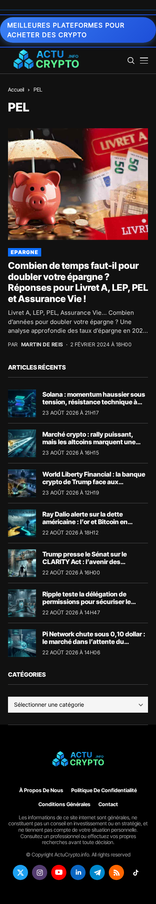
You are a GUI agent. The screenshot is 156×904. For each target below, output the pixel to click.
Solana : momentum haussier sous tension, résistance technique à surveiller (93, 401)
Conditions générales (64, 804)
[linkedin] (78, 872)
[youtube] (58, 872)
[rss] (116, 872)
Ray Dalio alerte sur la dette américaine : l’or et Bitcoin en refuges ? (85, 521)
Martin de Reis (42, 345)
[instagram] (39, 872)
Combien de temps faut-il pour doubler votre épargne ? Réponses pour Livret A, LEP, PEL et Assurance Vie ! (78, 282)
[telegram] (97, 872)
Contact (108, 804)
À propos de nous (41, 790)
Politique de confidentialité (104, 790)
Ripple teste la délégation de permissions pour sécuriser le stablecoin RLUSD (86, 601)
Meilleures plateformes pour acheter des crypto (65, 30)
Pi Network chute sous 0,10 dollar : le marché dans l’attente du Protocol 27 (93, 641)
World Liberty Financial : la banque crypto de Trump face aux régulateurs (93, 481)
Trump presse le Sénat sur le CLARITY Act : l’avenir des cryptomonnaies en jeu (84, 561)
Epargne (24, 252)
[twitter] (20, 872)
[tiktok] (135, 872)
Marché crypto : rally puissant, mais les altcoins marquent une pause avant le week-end (89, 441)
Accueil (16, 89)
